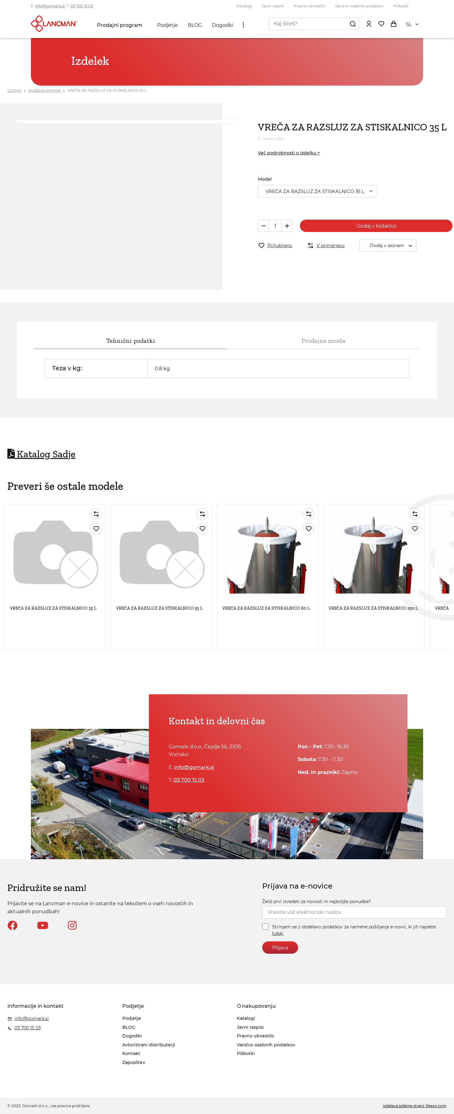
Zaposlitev (133, 1062)
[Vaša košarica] (393, 23)
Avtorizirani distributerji (148, 1045)
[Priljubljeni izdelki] (381, 23)
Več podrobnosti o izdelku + (289, 153)
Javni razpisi (273, 6)
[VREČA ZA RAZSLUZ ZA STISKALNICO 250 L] (374, 554)
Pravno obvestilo (309, 6)
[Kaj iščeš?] (353, 23)
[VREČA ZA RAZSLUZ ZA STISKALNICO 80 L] (267, 554)
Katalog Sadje (45, 454)
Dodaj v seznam (387, 245)
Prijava (280, 948)
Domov (14, 90)
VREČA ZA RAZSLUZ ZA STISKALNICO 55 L (159, 608)
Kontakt (131, 1053)
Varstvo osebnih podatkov (359, 6)
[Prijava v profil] (369, 23)
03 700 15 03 (81, 6)
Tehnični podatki (130, 340)
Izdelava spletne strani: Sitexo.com (415, 1105)
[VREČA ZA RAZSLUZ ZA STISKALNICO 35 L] (55, 554)
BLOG (195, 25)
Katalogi (244, 6)
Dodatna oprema (44, 90)
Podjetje (167, 25)
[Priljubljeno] (96, 529)
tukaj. (278, 933)
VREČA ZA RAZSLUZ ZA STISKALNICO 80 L (266, 608)
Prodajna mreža (323, 340)
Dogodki (222, 25)
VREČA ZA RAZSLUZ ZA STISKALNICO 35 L (107, 90)
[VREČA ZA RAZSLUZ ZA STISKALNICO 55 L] (161, 554)
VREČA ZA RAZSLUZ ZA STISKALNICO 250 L (373, 608)
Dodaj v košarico (376, 226)
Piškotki (400, 6)
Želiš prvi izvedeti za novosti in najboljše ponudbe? (316, 901)
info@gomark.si (50, 6)
